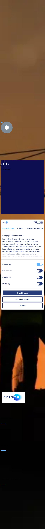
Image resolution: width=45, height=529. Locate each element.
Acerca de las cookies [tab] (34, 228)
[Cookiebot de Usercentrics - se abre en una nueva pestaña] (33, 222)
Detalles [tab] (20, 228)
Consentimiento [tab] (8, 228)
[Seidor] (13, 397)
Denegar (22, 305)
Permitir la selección (22, 299)
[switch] (40, 271)
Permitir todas (22, 293)
